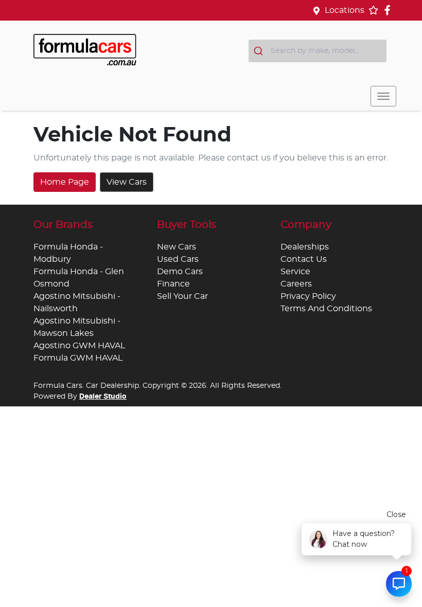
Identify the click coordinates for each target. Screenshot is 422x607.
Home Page (64, 182)
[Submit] (260, 51)
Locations (344, 10)
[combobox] (317, 51)
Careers (296, 284)
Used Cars (178, 259)
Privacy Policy (308, 296)
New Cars (176, 247)
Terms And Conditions (326, 309)
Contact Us (303, 259)
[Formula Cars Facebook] (389, 10)
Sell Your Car (182, 296)
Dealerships (304, 247)
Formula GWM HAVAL (77, 358)
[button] (383, 96)
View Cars (127, 182)
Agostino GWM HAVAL (79, 346)
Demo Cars (180, 271)
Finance (173, 284)
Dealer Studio (103, 396)
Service (295, 271)
